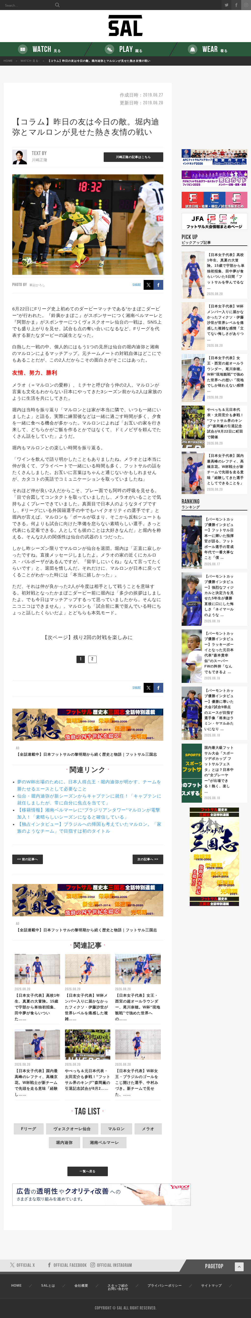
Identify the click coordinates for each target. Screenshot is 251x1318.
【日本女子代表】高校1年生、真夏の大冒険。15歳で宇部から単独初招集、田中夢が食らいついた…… (37, 1007)
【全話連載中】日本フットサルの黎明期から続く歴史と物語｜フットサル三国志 (86, 754)
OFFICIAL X (26, 1265)
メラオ (148, 1129)
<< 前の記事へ (27, 859)
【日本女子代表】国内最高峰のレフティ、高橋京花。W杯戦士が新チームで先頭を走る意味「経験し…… (36, 1082)
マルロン (116, 1129)
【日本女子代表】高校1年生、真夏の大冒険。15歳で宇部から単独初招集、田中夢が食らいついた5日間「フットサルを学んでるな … (226, 271)
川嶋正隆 (40, 160)
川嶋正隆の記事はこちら (133, 157)
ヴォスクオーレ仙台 (72, 1129)
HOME (8, 60)
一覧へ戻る (88, 1171)
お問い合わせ (118, 1289)
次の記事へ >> (148, 859)
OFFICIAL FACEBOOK (70, 1265)
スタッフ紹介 (118, 1285)
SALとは (48, 1285)
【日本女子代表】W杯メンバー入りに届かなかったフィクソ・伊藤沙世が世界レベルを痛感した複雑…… (86, 1007)
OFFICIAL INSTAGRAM (114, 1265)
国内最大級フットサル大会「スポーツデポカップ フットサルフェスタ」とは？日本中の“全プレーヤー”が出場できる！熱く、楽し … (219, 769)
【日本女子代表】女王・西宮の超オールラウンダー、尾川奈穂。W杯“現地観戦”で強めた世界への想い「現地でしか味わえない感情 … (225, 374)
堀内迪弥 (64, 1142)
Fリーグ (28, 1129)
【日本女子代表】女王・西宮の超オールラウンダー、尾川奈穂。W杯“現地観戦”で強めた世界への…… (137, 1007)
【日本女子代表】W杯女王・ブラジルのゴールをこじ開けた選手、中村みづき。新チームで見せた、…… (136, 1082)
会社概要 (81, 1285)
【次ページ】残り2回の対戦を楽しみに (87, 637)
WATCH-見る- (30, 60)
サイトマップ (211, 1285)
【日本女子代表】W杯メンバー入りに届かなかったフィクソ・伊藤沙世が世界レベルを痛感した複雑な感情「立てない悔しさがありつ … (225, 322)
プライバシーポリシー (165, 1285)
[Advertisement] (214, 116)
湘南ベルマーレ (104, 1142)
